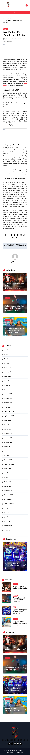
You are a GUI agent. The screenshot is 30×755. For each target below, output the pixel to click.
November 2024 (8, 402)
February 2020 (8, 486)
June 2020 (7, 477)
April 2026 (6, 363)
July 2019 (6, 508)
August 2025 (7, 376)
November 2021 (8, 442)
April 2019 (6, 517)
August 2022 (7, 420)
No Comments (8, 41)
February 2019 (8, 525)
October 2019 (8, 499)
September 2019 (9, 503)
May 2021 (6, 451)
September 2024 (9, 411)
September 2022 (9, 416)
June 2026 (7, 354)
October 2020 (8, 460)
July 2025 (6, 380)
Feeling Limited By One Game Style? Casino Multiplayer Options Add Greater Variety (14, 309)
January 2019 (8, 530)
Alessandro (16, 262)
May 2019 (6, 512)
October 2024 (8, 407)
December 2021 (8, 438)
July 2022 (6, 424)
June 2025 (7, 385)
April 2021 (6, 455)
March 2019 (7, 521)
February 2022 (8, 429)
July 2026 (6, 350)
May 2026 (6, 359)
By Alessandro (10, 39)
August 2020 (7, 468)
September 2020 (9, 464)
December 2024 (8, 398)
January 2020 (8, 490)
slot (14, 607)
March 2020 (7, 481)
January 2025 (8, 394)
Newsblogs (10, 752)
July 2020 (6, 473)
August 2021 (7, 446)
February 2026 (8, 372)
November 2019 (8, 495)
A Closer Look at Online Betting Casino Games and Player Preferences (14, 286)
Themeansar (19, 752)
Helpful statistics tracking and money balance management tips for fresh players (14, 331)
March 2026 (7, 367)
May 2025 (6, 389)
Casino (6, 29)
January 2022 (8, 433)
